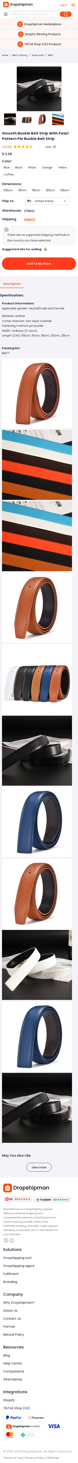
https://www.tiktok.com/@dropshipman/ (6, 1240)
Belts (50, 55)
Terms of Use (13, 1458)
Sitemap (53, 1458)
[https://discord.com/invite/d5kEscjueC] (11, 1240)
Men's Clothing (19, 55)
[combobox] (40, 201)
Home (5, 55)
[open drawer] (73, 5)
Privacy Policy (35, 1458)
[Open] (65, 201)
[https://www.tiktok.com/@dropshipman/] (6, 1240)
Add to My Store (39, 264)
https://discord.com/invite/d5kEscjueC (12, 1240)
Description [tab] (12, 284)
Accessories (38, 55)
